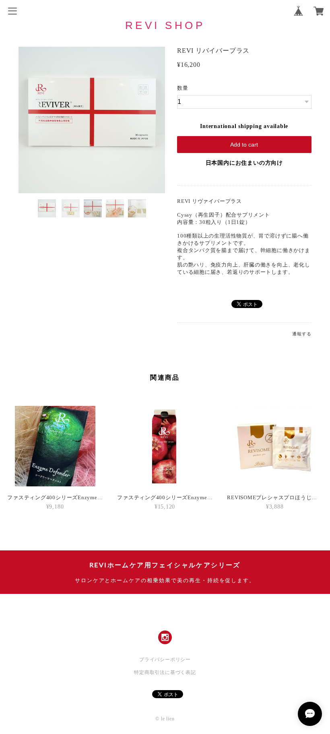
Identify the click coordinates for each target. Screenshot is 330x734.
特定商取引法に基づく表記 (165, 672)
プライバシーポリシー (165, 659)
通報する (301, 333)
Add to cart (244, 144)
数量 (182, 88)
